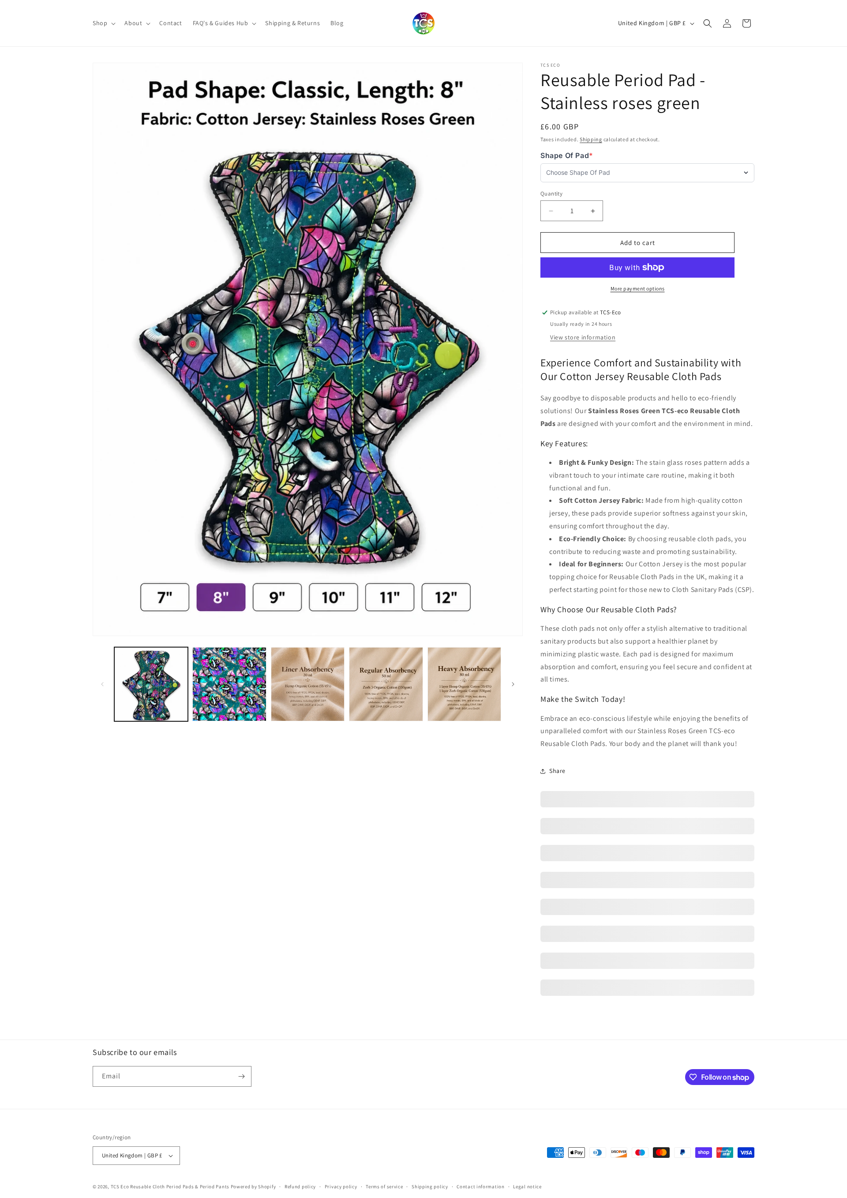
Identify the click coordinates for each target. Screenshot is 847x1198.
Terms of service (384, 1186)
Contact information (480, 1186)
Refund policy (300, 1186)
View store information (582, 337)
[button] (103, 23)
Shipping (591, 139)
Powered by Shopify (253, 1186)
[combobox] (643, 173)
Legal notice (527, 1186)
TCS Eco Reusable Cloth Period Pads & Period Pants (170, 1186)
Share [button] (557, 771)
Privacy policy (341, 1186)
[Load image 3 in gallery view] (308, 684)
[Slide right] (513, 684)
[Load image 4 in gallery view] (386, 684)
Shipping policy (430, 1186)
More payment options (638, 288)
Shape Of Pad (566, 155)
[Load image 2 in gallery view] (229, 684)
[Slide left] (102, 684)
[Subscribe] (241, 1076)
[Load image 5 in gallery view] (464, 684)
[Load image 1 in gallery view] (151, 684)
